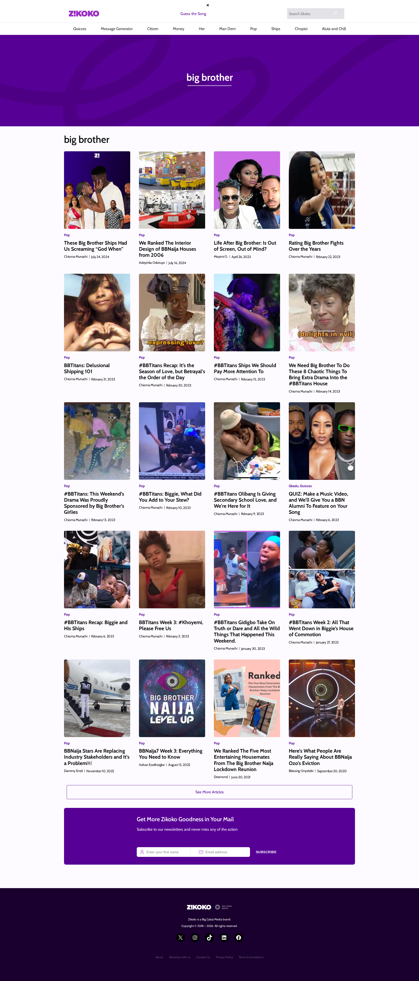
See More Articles (209, 792)
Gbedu (293, 486)
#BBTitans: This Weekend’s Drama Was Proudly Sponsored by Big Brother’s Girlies (94, 503)
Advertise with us (179, 957)
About (159, 957)
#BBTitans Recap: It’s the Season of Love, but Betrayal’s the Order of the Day (172, 371)
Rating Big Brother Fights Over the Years (316, 246)
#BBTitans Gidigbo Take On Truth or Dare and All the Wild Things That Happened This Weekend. (247, 631)
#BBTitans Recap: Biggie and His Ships (96, 625)
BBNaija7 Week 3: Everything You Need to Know (170, 754)
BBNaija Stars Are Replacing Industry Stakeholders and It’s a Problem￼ (96, 757)
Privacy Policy (224, 957)
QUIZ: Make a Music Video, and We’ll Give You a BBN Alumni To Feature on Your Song (318, 503)
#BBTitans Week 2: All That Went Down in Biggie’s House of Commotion (321, 628)
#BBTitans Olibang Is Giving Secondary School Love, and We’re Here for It (245, 500)
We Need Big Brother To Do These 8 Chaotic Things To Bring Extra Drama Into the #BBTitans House (319, 374)
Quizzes (306, 486)
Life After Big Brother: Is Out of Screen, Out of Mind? (245, 246)
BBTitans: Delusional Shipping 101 (87, 368)
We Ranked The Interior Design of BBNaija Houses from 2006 (167, 249)
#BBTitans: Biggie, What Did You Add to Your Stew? (170, 497)
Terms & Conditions (251, 957)
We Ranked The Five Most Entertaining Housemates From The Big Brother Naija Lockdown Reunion (243, 760)
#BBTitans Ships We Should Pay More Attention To (245, 368)
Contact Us (203, 957)
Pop (67, 235)
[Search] (335, 13)
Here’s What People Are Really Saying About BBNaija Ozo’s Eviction (320, 757)
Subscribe (266, 852)
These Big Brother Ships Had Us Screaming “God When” (95, 246)
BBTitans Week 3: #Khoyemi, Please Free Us (171, 625)
